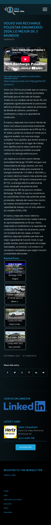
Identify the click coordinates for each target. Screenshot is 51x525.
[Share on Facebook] (7, 372)
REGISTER (7, 504)
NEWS (6, 508)
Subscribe (10, 475)
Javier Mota (9, 39)
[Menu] (43, 9)
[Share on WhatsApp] (22, 372)
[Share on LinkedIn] (36, 372)
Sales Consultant (28, 427)
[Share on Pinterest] (29, 372)
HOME (6, 491)
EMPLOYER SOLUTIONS (13, 499)
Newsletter (8, 512)
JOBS (6, 495)
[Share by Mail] (43, 372)
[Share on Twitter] (14, 372)
